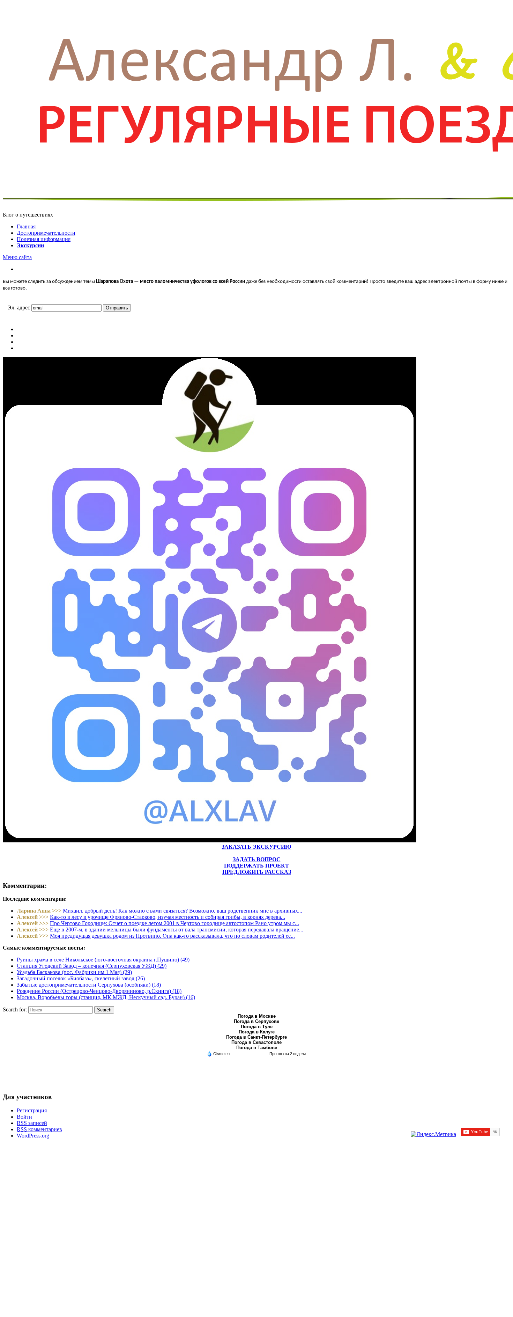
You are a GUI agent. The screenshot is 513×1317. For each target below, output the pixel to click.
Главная (26, 226)
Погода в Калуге (257, 1031)
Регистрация (32, 1110)
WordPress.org (33, 1136)
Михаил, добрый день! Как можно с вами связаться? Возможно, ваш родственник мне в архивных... (182, 911)
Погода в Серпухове (256, 1021)
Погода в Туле (257, 1026)
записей (32, 1123)
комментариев (39, 1129)
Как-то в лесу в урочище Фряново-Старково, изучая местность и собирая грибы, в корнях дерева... (167, 917)
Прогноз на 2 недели (287, 1054)
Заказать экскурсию (256, 847)
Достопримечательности (46, 233)
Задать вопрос (257, 859)
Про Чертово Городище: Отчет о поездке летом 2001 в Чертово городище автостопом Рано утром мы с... (174, 923)
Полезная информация (43, 239)
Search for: (15, 1009)
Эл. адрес (19, 307)
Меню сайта (17, 257)
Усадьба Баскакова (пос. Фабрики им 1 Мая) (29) (74, 972)
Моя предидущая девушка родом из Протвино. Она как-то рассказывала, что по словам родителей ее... (172, 936)
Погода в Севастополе (256, 1042)
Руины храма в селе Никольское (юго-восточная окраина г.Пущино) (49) (103, 960)
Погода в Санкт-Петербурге (256, 1037)
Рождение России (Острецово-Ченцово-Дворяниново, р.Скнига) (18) (99, 991)
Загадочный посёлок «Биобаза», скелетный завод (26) (81, 978)
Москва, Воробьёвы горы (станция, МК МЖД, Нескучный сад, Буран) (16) (106, 997)
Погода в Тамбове (256, 1047)
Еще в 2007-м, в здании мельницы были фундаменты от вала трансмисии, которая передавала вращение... (176, 929)
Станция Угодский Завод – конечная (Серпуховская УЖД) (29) (91, 966)
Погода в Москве (257, 1016)
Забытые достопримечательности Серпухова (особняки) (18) (89, 985)
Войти (24, 1117)
